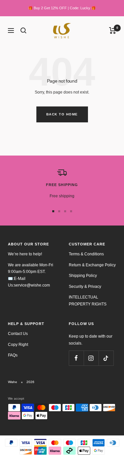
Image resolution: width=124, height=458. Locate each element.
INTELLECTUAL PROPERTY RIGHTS (87, 300)
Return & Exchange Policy (92, 265)
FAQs (13, 355)
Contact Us (18, 333)
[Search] (23, 30)
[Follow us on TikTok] (106, 358)
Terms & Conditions (86, 254)
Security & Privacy (85, 286)
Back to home (62, 114)
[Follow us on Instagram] (91, 358)
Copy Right (18, 344)
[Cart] (112, 30)
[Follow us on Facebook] (76, 358)
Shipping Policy (83, 275)
